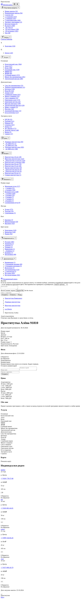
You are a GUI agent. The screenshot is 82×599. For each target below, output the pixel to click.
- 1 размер (9, 188)
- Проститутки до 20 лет (15, 160)
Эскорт (9, 93)
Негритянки (10, 254)
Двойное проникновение (15, 87)
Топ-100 (7, 33)
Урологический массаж (14, 105)
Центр (9, 53)
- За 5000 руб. (11, 149)
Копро (8, 132)
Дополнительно (9, 259)
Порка (8, 127)
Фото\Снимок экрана (8, 290)
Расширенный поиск (10, 279)
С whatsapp (10, 18)
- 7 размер (9, 199)
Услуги (6, 57)
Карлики (9, 220)
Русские (9, 242)
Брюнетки (10, 232)
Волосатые (9, 268)
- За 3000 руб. (11, 145)
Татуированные (12, 269)
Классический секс (13, 64)
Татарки (9, 247)
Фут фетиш (10, 128)
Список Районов (6, 39)
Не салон (10, 273)
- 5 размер (9, 197)
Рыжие (8, 234)
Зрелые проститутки (13, 168)
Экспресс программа (13, 22)
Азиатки (9, 245)
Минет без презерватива (15, 77)
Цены (6, 138)
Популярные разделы (11, 8)
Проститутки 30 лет (13, 164)
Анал (8, 66)
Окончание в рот (12, 100)
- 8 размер (9, 201)
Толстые (9, 211)
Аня (2, 559)
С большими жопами (13, 264)
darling (3, 470)
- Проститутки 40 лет (13, 169)
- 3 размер (10, 193)
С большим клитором (13, 266)
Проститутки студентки (15, 162)
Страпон (9, 125)
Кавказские (10, 249)
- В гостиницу (11, 31)
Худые (9, 209)
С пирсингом (10, 271)
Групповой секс (12, 70)
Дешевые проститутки (14, 142)
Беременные (10, 262)
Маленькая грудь (12, 186)
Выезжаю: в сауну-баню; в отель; (22, 318)
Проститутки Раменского (13, 298)
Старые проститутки (13, 175)
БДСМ (8, 119)
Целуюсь (10, 89)
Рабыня (9, 123)
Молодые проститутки (14, 159)
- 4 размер (9, 195)
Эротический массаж (14, 79)
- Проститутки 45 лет (13, 171)
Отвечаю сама (5, 318)
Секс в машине (11, 98)
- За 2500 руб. (10, 143)
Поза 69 (9, 91)
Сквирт (9, 134)
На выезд (10, 26)
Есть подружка (12, 112)
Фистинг (9, 109)
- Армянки (9, 251)
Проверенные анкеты (13, 13)
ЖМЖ (8, 73)
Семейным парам (12, 94)
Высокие (10, 223)
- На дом (9, 27)
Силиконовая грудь (12, 202)
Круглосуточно (11, 24)
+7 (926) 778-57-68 (7, 478)
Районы (6, 37)
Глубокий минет (12, 75)
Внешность (7, 179)
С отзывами (11, 17)
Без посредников (12, 275)
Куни (8, 68)
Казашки (9, 253)
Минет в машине (12, 96)
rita (2, 499)
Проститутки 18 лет (13, 157)
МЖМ (8, 71)
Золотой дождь (12, 130)
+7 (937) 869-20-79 (7, 567)
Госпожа (9, 121)
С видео (9, 15)
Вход (2, 597)
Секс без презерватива (14, 85)
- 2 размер (10, 190)
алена (3, 529)
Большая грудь (11, 192)
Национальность (9, 238)
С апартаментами (12, 20)
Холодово (10, 46)
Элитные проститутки (14, 147)
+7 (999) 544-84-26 (7, 538)
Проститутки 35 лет (13, 166)
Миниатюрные (11, 222)
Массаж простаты (13, 103)
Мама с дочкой (11, 107)
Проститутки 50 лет (13, 173)
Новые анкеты (11, 11)
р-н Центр (8, 309)
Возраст (6, 153)
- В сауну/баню (12, 29)
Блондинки (10, 230)
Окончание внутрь (12, 102)
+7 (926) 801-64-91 (7, 508)
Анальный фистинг (13, 111)
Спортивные (10, 213)
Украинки (9, 243)
